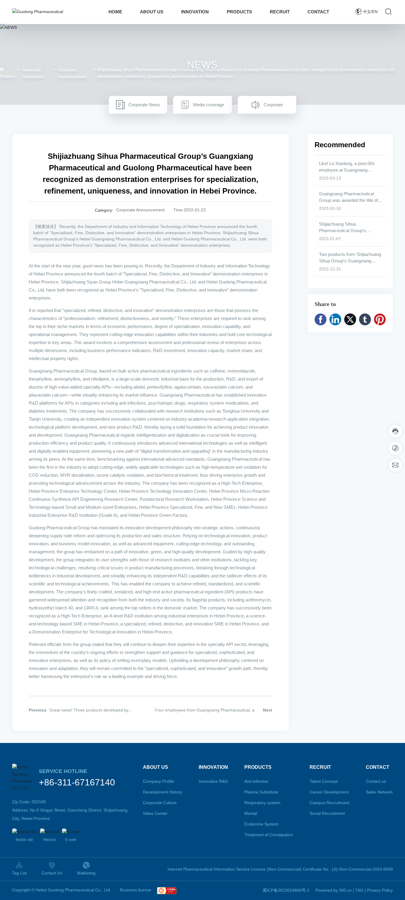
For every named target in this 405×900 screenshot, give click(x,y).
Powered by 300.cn (333, 890)
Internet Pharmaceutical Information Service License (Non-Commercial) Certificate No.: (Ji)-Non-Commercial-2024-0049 (280, 869)
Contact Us (52, 873)
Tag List (19, 873)
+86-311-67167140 (77, 782)
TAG (359, 890)
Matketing (86, 873)
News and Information (33, 73)
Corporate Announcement (72, 73)
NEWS (202, 64)
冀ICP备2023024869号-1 (286, 890)
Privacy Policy (380, 890)
